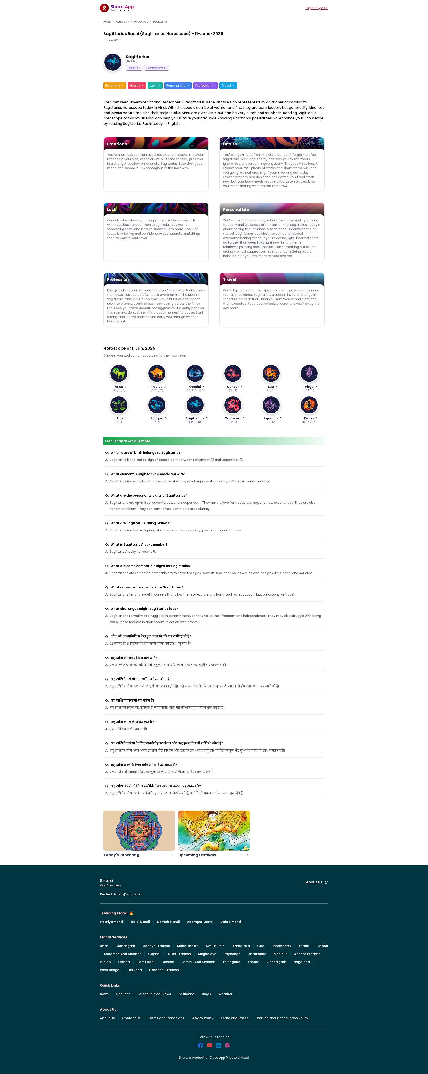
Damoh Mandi (168, 922)
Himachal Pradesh (164, 970)
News (104, 994)
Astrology (122, 21)
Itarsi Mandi (140, 922)
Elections (123, 994)
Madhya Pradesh (156, 946)
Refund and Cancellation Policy (282, 1018)
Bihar (104, 946)
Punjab (105, 962)
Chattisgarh (125, 946)
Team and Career (235, 1018)
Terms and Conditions (166, 1018)
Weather (225, 994)
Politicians (186, 994)
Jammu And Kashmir (198, 962)
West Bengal (110, 970)
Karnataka (241, 946)
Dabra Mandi (230, 922)
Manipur (280, 954)
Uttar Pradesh (179, 954)
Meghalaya (207, 954)
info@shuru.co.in (130, 894)
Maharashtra (188, 946)
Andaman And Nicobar (122, 954)
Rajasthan (232, 954)
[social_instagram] (227, 1045)
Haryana (135, 970)
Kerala (303, 946)
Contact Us (131, 1018)
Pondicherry (281, 946)
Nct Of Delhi (215, 946)
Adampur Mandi (200, 922)
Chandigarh (276, 962)
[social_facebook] (200, 1045)
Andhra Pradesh (307, 954)
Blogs (206, 994)
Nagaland (302, 962)
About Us (314, 882)
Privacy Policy (202, 1018)
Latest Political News (154, 994)
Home (107, 21)
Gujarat (154, 954)
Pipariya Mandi (111, 922)
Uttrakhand (257, 954)
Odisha (322, 946)
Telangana (231, 962)
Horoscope (140, 21)
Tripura (253, 962)
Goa (260, 946)
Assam (168, 962)
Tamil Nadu (146, 962)
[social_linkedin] (218, 1045)
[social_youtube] (209, 1045)
